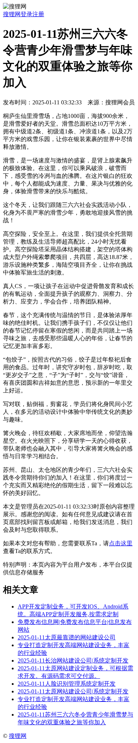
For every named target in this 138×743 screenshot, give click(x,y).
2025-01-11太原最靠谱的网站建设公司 (67, 637)
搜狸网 (12, 14)
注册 (38, 14)
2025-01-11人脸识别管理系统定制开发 (67, 684)
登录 (26, 14)
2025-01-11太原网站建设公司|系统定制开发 (73, 691)
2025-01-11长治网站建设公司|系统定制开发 (73, 660)
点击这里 (120, 543)
